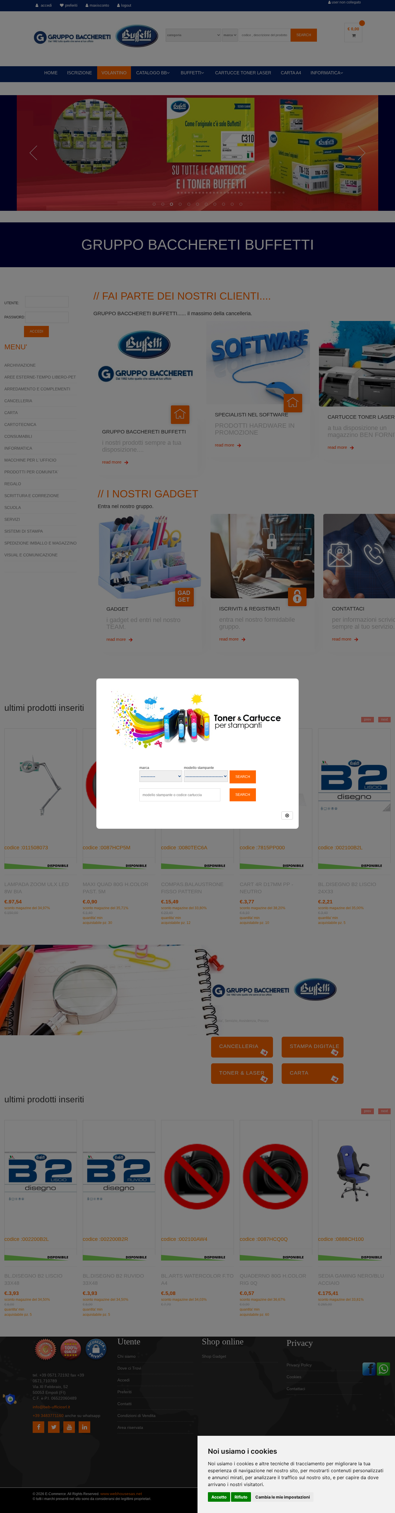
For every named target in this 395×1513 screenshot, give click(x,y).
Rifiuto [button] (241, 1496)
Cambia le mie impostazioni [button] (282, 1496)
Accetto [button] (219, 1496)
